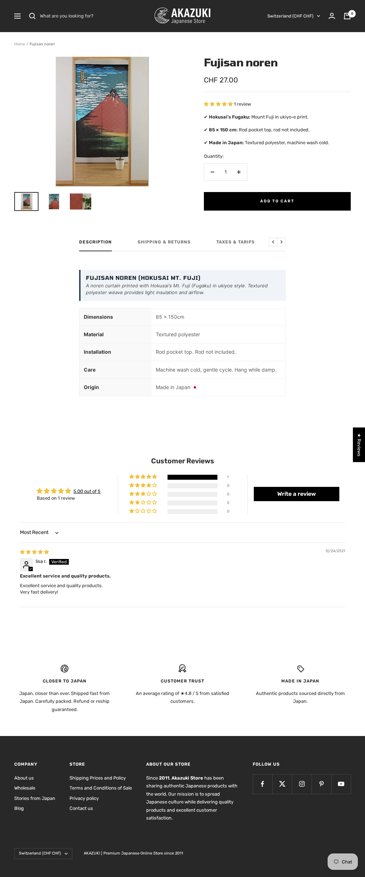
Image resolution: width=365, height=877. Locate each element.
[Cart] (347, 16)
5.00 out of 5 (87, 491)
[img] (34, 552)
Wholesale (24, 788)
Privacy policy (84, 798)
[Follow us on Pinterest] (321, 784)
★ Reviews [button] (359, 444)
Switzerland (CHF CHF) (290, 16)
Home (19, 44)
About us (24, 778)
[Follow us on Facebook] (262, 784)
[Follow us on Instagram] (302, 784)
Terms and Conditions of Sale (101, 788)
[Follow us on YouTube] (341, 784)
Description (95, 242)
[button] (219, 104)
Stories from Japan (34, 798)
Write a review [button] (296, 493)
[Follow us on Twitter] (282, 784)
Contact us (81, 808)
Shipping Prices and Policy (98, 778)
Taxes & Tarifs (235, 242)
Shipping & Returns (164, 242)
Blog (19, 808)
